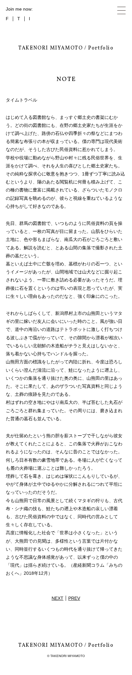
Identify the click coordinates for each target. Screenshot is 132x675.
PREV (74, 598)
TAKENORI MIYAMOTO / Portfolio (65, 48)
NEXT (57, 598)
